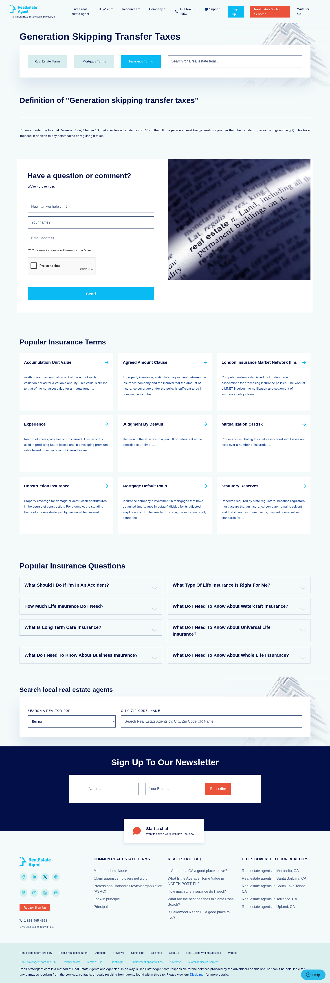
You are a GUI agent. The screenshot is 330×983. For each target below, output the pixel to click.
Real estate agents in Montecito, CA (270, 871)
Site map (156, 952)
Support (214, 9)
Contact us (137, 952)
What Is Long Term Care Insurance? (62, 627)
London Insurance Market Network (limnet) (263, 362)
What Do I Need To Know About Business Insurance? (81, 655)
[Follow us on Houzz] (45, 893)
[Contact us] (56, 893)
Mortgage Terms (94, 61)
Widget (232, 952)
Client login (116, 962)
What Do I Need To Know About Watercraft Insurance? (230, 606)
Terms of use (94, 962)
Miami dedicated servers (203, 962)
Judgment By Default (143, 424)
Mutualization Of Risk (242, 424)
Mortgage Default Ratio (145, 486)
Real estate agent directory (36, 952)
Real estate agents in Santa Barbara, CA (274, 878)
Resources (129, 9)
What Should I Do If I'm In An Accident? (66, 585)
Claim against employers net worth (121, 878)
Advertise (175, 962)
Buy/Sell (104, 9)
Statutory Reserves (240, 486)
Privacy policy (71, 962)
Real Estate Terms (48, 61)
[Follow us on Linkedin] (34, 877)
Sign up (235, 11)
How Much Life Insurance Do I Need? (63, 606)
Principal (101, 907)
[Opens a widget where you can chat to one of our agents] (313, 975)
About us (100, 952)
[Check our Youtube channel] (34, 893)
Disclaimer (197, 974)
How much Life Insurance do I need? (197, 891)
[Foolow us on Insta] (56, 877)
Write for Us (303, 11)
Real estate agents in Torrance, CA (269, 899)
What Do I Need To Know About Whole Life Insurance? (231, 655)
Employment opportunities (147, 962)
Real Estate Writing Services (267, 11)
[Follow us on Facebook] (24, 877)
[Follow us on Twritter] (45, 877)
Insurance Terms (141, 61)
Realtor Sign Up (35, 907)
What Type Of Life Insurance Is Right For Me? (221, 585)
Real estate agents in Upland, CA (268, 907)
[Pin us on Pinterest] (24, 893)
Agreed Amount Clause (145, 362)
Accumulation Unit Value (47, 362)
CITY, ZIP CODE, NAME (140, 710)
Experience (35, 424)
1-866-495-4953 (188, 11)
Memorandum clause (110, 871)
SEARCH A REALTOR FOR (49, 710)
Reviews (118, 952)
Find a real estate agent (80, 11)
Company (156, 9)
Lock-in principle (107, 899)
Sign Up (174, 952)
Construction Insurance (46, 486)
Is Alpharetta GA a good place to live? (197, 871)
